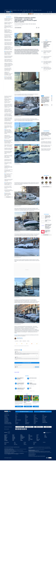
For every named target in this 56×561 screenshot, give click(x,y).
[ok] (20, 429)
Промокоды (46, 214)
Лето (26, 418)
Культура (26, 417)
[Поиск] (47, 12)
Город (16, 418)
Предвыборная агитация (7, 422)
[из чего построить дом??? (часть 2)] (16, 384)
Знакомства (46, 175)
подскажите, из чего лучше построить (21, 388)
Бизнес (16, 416)
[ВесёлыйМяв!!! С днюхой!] (16, 379)
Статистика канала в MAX (7, 423)
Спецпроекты (44, 421)
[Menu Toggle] (5, 12)
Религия (35, 422)
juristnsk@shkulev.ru (22, 453)
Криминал (26, 416)
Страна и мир (44, 417)
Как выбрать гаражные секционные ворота (7, 102)
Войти (17, 367)
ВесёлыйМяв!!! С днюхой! (20, 378)
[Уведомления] (49, 12)
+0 (36, 355)
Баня (30, 388)
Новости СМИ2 (16, 372)
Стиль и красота (44, 416)
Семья (35, 423)
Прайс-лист (5, 416)
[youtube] (26, 429)
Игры (27, 394)
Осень (34, 416)
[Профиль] (51, 12)
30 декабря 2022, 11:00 (16, 25)
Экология (43, 418)
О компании (6, 417)
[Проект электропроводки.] (28, 384)
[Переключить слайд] (38, 397)
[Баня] (28, 389)
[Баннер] (31, 14)
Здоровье (16, 423)
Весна (16, 417)
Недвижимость (27, 422)
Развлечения (35, 421)
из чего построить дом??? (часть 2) (20, 383)
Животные (16, 422)
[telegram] (16, 429)
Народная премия (44, 422)
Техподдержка (6, 421)
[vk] (18, 429)
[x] (24, 429)
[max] (22, 429)
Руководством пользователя (31, 450)
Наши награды (6, 418)
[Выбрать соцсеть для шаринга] (38, 27)
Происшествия (36, 418)
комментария (18, 27)
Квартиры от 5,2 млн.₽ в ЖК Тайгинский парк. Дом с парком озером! (8, 100)
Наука (26, 421)
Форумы (27, 375)
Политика (35, 417)
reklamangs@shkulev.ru (30, 447)
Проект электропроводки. (33, 383)
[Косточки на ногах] (28, 379)
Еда (15, 421)
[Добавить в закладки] (36, 27)
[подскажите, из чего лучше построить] (16, 389)
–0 (38, 355)
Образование (27, 423)
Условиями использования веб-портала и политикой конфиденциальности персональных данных (39, 451)
